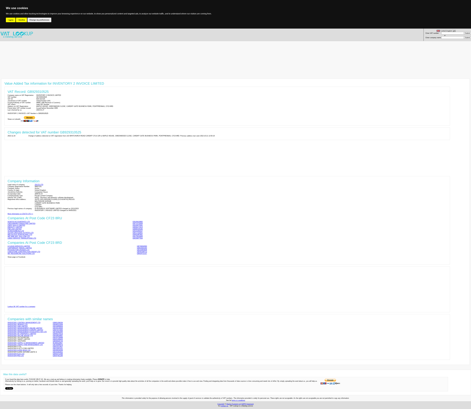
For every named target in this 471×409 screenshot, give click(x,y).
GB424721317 (142, 253)
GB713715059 (138, 223)
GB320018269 (58, 350)
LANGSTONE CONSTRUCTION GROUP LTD (24, 252)
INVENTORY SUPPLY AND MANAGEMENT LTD (25, 345)
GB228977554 (138, 238)
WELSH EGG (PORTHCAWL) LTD (20, 234)
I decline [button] (21, 20)
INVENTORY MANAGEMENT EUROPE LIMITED (25, 330)
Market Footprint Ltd (233, 404)
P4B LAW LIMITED (14, 229)
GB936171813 (138, 227)
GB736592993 (142, 246)
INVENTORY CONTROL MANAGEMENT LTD (24, 323)
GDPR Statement (247, 404)
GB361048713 (142, 252)
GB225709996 (58, 337)
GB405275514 (58, 334)
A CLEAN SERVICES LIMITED (19, 246)
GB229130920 (58, 328)
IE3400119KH (57, 343)
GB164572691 (138, 225)
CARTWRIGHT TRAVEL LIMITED (20, 248)
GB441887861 (138, 234)
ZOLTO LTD (39, 185)
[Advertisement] (73, 58)
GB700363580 (58, 332)
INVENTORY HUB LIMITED (18, 326)
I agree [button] (10, 20)
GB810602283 (142, 248)
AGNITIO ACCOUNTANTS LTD (19, 222)
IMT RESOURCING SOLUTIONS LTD (21, 253)
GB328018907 (58, 335)
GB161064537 (138, 231)
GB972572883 (58, 330)
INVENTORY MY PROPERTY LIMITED (22, 334)
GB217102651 (138, 233)
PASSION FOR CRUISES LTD (18, 250)
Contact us (224, 406)
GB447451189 (58, 356)
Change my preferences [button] (39, 20)
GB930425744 (58, 341)
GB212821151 (58, 348)
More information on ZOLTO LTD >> (20, 214)
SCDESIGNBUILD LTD (16, 231)
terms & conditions (238, 400)
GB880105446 (138, 229)
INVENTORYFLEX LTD (16, 354)
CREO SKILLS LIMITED (16, 225)
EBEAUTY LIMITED (15, 227)
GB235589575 (58, 345)
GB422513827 (58, 346)
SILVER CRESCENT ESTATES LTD (20, 233)
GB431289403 (58, 339)
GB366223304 (58, 324)
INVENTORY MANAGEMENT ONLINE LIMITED (25, 328)
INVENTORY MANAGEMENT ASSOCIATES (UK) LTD (27, 332)
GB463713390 (58, 354)
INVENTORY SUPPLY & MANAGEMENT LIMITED (26, 343)
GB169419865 (138, 222)
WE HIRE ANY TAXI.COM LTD (19, 236)
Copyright (220, 404)
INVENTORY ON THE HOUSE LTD (20, 335)
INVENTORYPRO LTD (16, 356)
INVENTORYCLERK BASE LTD (19, 350)
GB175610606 (138, 236)
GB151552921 (58, 352)
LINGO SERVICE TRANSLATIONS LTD (22, 238)
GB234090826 (58, 326)
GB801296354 (58, 323)
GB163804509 (142, 250)
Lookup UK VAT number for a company (21, 306)
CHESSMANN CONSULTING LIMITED (21, 223)
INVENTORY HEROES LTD (17, 324)
